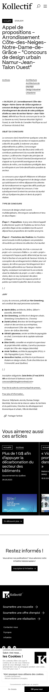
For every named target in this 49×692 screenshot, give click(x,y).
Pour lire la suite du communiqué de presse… (21, 388)
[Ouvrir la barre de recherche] (38, 6)
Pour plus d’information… (13, 394)
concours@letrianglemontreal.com (17, 382)
